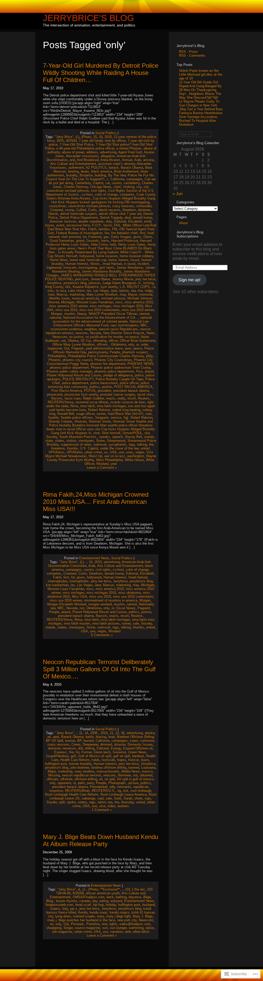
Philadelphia (57, 356)
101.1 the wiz (135, 889)
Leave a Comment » (102, 467)
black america (101, 171)
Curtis (92, 210)
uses (129, 452)
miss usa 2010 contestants (99, 310)
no (51, 924)
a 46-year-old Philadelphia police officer (85, 148)
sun (105, 928)
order (144, 344)
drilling (90, 748)
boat (111, 737)
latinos (124, 291)
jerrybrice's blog (75, 283)
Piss (139, 371)
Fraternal (94, 237)
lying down (63, 916)
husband (148, 905)
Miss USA (79, 596)
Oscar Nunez (126, 608)
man (51, 294)
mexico (147, 771)
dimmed (106, 744)
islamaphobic (79, 581)
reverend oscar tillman (92, 402)
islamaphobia (57, 581)
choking (128, 187)
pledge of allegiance (118, 375)
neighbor (90, 329)
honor (112, 260)
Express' (60, 752)
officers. (103, 344)
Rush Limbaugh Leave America (123, 794)
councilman (57, 206)
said (100, 798)
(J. (84, 889)
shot (96, 433)
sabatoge (88, 798)
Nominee (124, 775)
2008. (94, 733)
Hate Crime (99, 244)
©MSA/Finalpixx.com (89, 897)
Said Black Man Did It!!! (125, 414)
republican (140, 787)
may (123, 294)
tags (132, 444)
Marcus (62, 294)
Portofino (93, 924)
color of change (106, 194)
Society (51, 437)
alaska (150, 733)
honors (123, 260)
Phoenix (55, 360)
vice (102, 806)
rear (104, 924)
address (92, 152)
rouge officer (85, 414)
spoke (71, 802)
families (104, 229)
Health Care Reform (75, 760)
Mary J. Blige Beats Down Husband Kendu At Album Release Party (100, 840)
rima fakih (87, 406)
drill (80, 748)
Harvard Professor (124, 241)
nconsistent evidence (66, 329)
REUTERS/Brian (77, 791)
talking (142, 444)
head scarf (83, 905)
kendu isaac (99, 912)
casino (116, 183)
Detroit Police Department (79, 217)
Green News (137, 752)
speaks (104, 437)
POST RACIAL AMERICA (133, 387)
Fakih (92, 229)
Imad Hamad (112, 264)
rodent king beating (126, 410)
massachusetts (108, 771)
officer (113, 341)
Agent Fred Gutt (130, 152)
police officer (129, 383)
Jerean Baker (100, 279)
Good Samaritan (62, 241)
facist (108, 225)
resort (131, 398)
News (150, 333)
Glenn (147, 237)
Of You (86, 341)
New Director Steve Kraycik (123, 333)
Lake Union (76, 291)
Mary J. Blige (143, 916)
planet (149, 371)
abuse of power (73, 152)
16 (100, 137)
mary (100, 916)
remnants (124, 787)
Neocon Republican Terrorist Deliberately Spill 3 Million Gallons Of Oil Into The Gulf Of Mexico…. (99, 669)
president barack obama (131, 391)
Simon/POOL (132, 433)
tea (110, 802)
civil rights (98, 191)
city (139, 187)
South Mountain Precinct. (78, 437)
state (49, 441)
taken (102, 802)
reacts (110, 398)
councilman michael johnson (89, 206)
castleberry (132, 183)
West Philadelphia (109, 460)
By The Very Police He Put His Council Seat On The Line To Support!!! (100, 177)
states (59, 441)
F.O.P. (96, 225)
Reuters (143, 398)
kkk (68, 287)
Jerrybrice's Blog (88, 18)
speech (117, 437)
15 (95, 137)
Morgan (56, 314)
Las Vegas (101, 291)
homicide (108, 760)
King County (54, 287)
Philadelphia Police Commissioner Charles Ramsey (106, 356)
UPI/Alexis (56, 452)
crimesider (143, 206)
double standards (91, 221)
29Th (60, 141)
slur (146, 433)
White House (134, 460)
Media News (130, 771)
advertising (108, 152)
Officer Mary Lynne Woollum (73, 344)
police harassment (104, 383)
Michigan (67, 302)
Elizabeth (135, 221)
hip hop (98, 905)
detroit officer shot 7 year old (120, 214)
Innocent (69, 267)
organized (55, 348)
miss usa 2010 (66, 310)
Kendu (83, 912)
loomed (133, 767)
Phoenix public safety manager (69, 371)
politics (94, 387)
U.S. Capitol (89, 448)
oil (100, 779)
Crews (76, 744)
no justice (76, 337)
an (49, 737)
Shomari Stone (100, 421)
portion (107, 387)
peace (137, 348)
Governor (119, 752)
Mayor (132, 294)
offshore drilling (85, 779)
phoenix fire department (107, 364)
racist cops (72, 398)
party (90, 783)
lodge (149, 291)
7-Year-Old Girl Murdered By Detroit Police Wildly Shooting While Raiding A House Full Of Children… (100, 72)
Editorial (120, 221)
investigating (87, 267)
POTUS (90, 391)
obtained (146, 775)
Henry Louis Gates (132, 244)
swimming (136, 928)
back (110, 897)
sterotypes (86, 441)
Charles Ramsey (76, 187)
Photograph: (117, 783)
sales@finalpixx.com (135, 924)
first (142, 233)
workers (123, 806)
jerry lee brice (145, 279)
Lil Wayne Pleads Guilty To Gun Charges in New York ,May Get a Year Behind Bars (201, 105)
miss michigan (100, 306)
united (144, 448)
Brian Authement (126, 171)
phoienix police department (114, 371)
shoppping (53, 928)
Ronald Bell (65, 414)
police (139, 375)
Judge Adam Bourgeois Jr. (121, 283)
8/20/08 (78, 893)
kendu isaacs (119, 912)
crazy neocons (123, 206)
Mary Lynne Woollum (102, 294)
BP (79, 741)
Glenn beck (102, 752)
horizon (133, 760)
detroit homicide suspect (78, 214)
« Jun (178, 194)
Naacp (82, 314)
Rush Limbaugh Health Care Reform (71, 794)
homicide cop (96, 260)
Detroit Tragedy (111, 217)
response (56, 791)
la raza (61, 291)
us (106, 452)
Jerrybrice (54, 283)
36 (123, 733)
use (121, 452)
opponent (64, 783)
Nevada (95, 333)
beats (85, 171)
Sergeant (101, 417)
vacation (116, 932)
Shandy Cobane (60, 421)
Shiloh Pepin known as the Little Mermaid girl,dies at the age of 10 (200, 74)
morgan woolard (100, 604)
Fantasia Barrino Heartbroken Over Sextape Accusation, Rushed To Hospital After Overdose (200, 118)
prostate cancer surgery (117, 394)
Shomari (80, 421)
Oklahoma (118, 344)
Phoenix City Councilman (113, 360)
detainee (144, 210)
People (115, 352)
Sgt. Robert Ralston (138, 417)
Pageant (77, 348)
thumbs (72, 448)
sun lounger (118, 928)
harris (105, 241)
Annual (127, 160)
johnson (94, 283)
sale (148, 414)
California (117, 179)
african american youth (103, 893)
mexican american (85, 298)
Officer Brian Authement (137, 341)
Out (66, 348)
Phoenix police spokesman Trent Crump (121, 367)
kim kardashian (57, 585)
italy (65, 908)
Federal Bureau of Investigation (79, 233)
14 (86, 733)
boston (70, 741)
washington (135, 456)
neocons (81, 333)
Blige (147, 897)
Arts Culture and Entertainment (73, 164)
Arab (137, 160)
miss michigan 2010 (128, 306)
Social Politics (106, 133)
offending (100, 341)
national (55, 317)
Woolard (102, 464)
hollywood (86, 256)
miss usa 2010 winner (138, 310)
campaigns (134, 179)
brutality (72, 175)
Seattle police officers (77, 417)
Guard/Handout (57, 756)
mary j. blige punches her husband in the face (81, 920)
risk (125, 791)
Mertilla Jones (59, 298)
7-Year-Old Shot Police (76, 144)
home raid (77, 260)
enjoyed (116, 901)
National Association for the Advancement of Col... (100, 317)
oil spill (110, 779)
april (56, 737)
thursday (127, 802)
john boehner (79, 767)
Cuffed (81, 210)
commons (147, 741)
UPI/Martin (74, 452)
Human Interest (76, 264)
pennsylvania (98, 352)
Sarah (128, 798)
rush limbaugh (140, 791)
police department (75, 383)
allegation (108, 156)
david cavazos (109, 210)
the (151, 444)
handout (138, 756)
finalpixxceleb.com (59, 905)
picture (133, 783)
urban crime (93, 452)
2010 (108, 137)
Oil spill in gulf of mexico (135, 779)
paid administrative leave (104, 348)
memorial (146, 294)
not (63, 341)
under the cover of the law (119, 448)
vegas (139, 452)
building (100, 175)
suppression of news (76, 444)
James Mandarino (130, 267)
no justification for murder (104, 337)
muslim (69, 314)
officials (52, 779)
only (131, 344)
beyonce (135, 897)
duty (109, 221)
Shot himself (111, 433)
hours (145, 760)
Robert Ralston (99, 410)
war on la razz (114, 456)
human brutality (80, 764)
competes (127, 194)
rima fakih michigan (111, 406)
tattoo (150, 928)
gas (106, 237)
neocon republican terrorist (81, 775)
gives (137, 237)
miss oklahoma (129, 593)
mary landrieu (84, 771)
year (113, 464)
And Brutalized (88, 160)
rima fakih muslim (77, 623)
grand (80, 241)
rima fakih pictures (106, 623)
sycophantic (118, 444)
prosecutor (54, 394)
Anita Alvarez (110, 160)
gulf (73, 756)
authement (76, 167)
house (134, 260)
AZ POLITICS (96, 167)
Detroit (53, 214)
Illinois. (95, 264)
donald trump (142, 217)
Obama (73, 341)
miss (119, 302)
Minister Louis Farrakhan (95, 302)
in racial (129, 264)
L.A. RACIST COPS (135, 287)
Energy (116, 748)
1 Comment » (102, 810)
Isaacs (55, 908)
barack (114, 167)
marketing (77, 294)
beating (73, 171)
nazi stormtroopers (124, 325)
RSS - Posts (188, 52)
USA (113, 452)
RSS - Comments (192, 55)
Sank (117, 798)
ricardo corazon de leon (127, 402)
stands (149, 437)
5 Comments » (102, 635)
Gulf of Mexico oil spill (94, 756)
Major (52, 771)
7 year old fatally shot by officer (102, 141)
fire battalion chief (124, 233)
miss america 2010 (139, 302)
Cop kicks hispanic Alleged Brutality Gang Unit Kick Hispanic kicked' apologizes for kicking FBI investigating (103, 200)
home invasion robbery (136, 256)
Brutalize (86, 175)
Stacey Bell (133, 437)
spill (62, 802)
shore (138, 798)
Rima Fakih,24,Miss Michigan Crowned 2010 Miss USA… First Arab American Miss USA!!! (95, 501)
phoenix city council (77, 360)
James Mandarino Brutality (101, 271)
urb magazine (62, 932)
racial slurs (145, 394)
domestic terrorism (62, 748)
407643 (71, 141)
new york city (127, 920)
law (133, 291)
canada (84, 901)
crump (69, 210)
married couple (84, 916)
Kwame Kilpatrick (86, 287)
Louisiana (148, 767)
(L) (77, 137)
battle (90, 737)
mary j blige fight (118, 916)
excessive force (78, 225)
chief (117, 187)
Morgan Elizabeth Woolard (66, 604)
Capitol (98, 183)
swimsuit (100, 444)
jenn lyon (81, 279)
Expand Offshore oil (138, 748)
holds (96, 760)
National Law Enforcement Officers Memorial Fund (101, 323)
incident (143, 264)
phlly (149, 356)
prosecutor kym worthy (81, 394)
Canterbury (83, 183)
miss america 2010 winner (68, 306)
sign (148, 798)
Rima (74, 406)
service (115, 417)
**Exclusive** (110, 889)
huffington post (56, 764)
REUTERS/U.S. (103, 791)
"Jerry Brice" (64, 137)
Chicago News (100, 187)
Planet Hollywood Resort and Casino (74, 375)
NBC (143, 325)
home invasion (107, 256)
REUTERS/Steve (60, 402)
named (144, 314)
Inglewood (53, 267)
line (140, 291)
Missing (54, 775)
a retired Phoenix (129, 148)
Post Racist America (66, 391)
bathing (121, 897)
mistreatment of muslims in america (110, 600)
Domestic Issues (140, 744)
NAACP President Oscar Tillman (113, 314)
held (113, 244)
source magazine (87, 928)
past (128, 348)
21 (111, 733)
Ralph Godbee (93, 398)
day (94, 901)
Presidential (98, 787)
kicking (148, 283)
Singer (68, 928)
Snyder (51, 802)
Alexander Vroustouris (82, 156)
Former (86, 752)
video (111, 806)
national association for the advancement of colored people (102, 319)
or (137, 344)
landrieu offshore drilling (108, 767)
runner (101, 414)
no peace (132, 337)
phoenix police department (69, 367)
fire (107, 233)
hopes (121, 760)
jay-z (73, 908)
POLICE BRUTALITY (77, 379)
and (72, 160)
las (89, 291)
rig (119, 791)
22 (117, 733)
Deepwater (90, 744)
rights (113, 924)
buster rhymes (66, 901)
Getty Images (121, 237)
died (128, 217)
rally (112, 787)
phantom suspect (135, 352)
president (104, 391)
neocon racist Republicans (118, 329)
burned (88, 741)
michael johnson (113, 298)
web (128, 932)
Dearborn (129, 210)
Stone (100, 441)
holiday (111, 905)
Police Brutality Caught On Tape (119, 379)
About (183, 223)
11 (80, 733)
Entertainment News (94, 558)
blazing (101, 737)
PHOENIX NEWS (140, 364)
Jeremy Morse (122, 279)
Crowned (56, 210)
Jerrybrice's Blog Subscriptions (189, 234)
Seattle (53, 417)
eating (103, 901)
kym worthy (109, 287)
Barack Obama (132, 167)
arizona (148, 160)
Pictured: (77, 924)
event (60, 225)
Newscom (59, 337)
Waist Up (95, 456)
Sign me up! (189, 280)
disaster (120, 744)
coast (134, 741)
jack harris (107, 267)
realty (121, 398)
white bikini (141, 932)
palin (81, 783)
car (107, 183)
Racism (56, 398)
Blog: (50, 901)
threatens (58, 448)
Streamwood (116, 441)
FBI (114, 229)
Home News (59, 260)
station (71, 441)
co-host (87, 194)
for (84, 237)
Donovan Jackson (63, 221)
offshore (66, 779)
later (114, 291)
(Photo (86, 137)
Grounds (92, 241)
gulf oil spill (121, 756)
